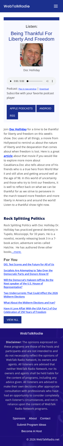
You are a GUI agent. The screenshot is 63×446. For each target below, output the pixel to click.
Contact (45, 418)
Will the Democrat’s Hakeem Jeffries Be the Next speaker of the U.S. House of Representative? (28, 283)
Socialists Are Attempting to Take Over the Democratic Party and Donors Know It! (28, 272)
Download (44, 88)
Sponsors (19, 418)
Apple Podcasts (21, 108)
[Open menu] (55, 6)
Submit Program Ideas (31, 424)
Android (45, 108)
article (8, 156)
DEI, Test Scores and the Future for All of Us (29, 264)
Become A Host (31, 431)
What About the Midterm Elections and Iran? (29, 302)
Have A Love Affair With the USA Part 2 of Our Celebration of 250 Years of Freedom (30, 310)
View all (12, 319)
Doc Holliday (18, 129)
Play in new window (27, 88)
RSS (12, 115)
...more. (16, 252)
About (33, 418)
